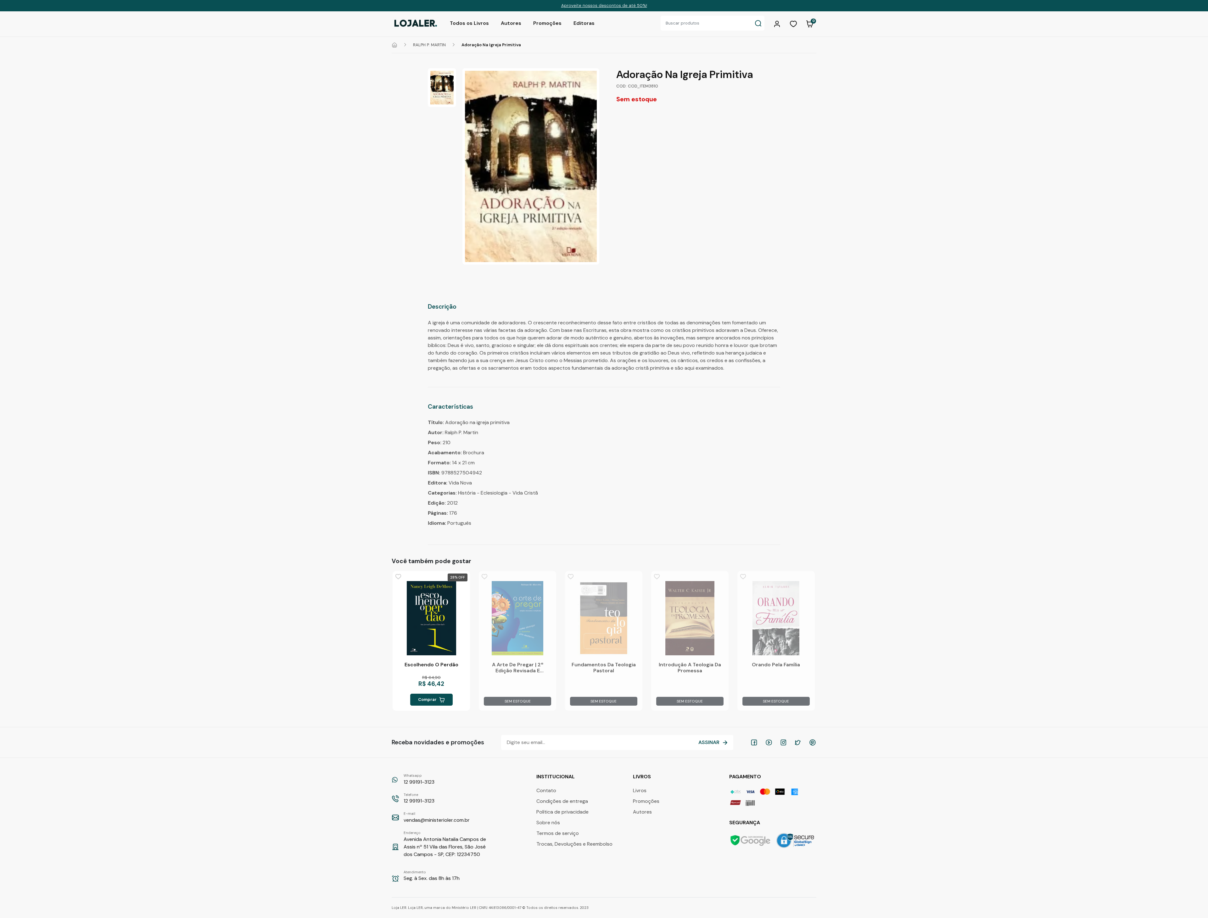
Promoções (547, 23)
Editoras (584, 23)
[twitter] (797, 742)
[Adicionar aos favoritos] (398, 577)
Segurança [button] (745, 822)
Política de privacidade (562, 812)
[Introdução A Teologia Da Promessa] (690, 618)
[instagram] (783, 742)
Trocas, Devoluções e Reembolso (574, 844)
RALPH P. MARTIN (429, 45)
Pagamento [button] (745, 776)
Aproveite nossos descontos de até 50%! (604, 5)
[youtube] (768, 742)
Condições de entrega (562, 801)
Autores (511, 23)
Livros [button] (642, 776)
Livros (639, 790)
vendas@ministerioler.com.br (437, 817)
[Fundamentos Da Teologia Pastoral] (603, 618)
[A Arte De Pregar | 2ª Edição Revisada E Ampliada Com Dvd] (517, 618)
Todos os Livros (469, 23)
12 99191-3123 (419, 779)
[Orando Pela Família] (776, 618)
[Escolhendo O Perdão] (431, 618)
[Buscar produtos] (758, 23)
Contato (546, 790)
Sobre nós (548, 822)
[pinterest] (812, 742)
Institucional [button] (556, 776)
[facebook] (754, 742)
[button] (778, 23)
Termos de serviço (557, 833)
